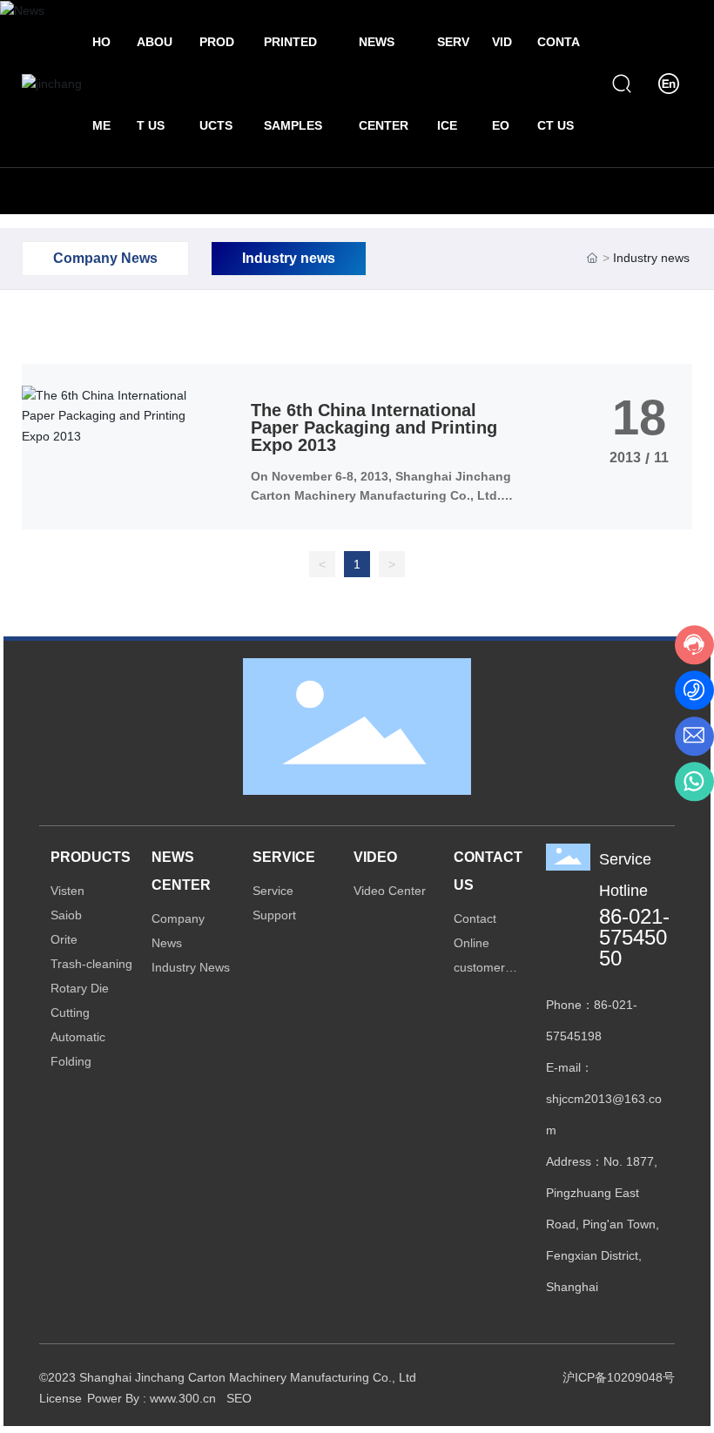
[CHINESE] (668, 83)
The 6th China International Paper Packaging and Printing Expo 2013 (374, 427)
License (60, 1398)
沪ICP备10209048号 (618, 1377)
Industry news (288, 258)
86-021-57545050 (634, 937)
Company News (105, 258)
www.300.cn (183, 1398)
